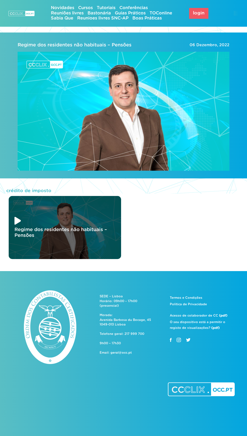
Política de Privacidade (188, 304)
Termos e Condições (186, 297)
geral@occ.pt (121, 352)
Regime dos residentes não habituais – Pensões (74, 45)
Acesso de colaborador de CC (198, 315)
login (199, 13)
